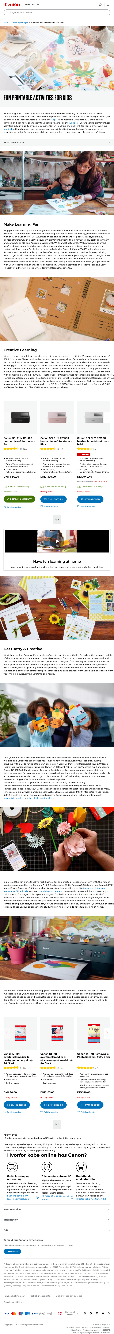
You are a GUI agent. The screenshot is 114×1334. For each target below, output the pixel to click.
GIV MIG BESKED (55, 499)
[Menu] (108, 4)
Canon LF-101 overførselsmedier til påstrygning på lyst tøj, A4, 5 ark (18, 1058)
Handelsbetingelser (14, 1296)
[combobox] (57, 12)
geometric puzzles (13, 798)
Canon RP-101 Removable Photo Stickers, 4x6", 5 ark (93, 1055)
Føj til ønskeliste (14, 507)
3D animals (22, 891)
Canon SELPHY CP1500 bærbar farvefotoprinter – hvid (93, 441)
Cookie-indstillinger (14, 1302)
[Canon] (12, 4)
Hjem (6, 23)
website (73, 122)
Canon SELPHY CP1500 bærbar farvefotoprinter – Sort (19, 441)
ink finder (9, 129)
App (53, 119)
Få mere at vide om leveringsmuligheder (18, 1197)
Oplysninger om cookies (69, 1296)
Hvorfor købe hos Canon (89, 1199)
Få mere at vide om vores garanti (55, 1197)
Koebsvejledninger (19, 23)
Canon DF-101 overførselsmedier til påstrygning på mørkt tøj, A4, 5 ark (56, 1058)
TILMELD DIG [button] (12, 1251)
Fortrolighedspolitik (40, 1296)
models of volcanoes (51, 891)
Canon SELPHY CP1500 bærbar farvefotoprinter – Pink (56, 441)
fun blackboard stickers (41, 798)
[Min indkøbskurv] (100, 4)
